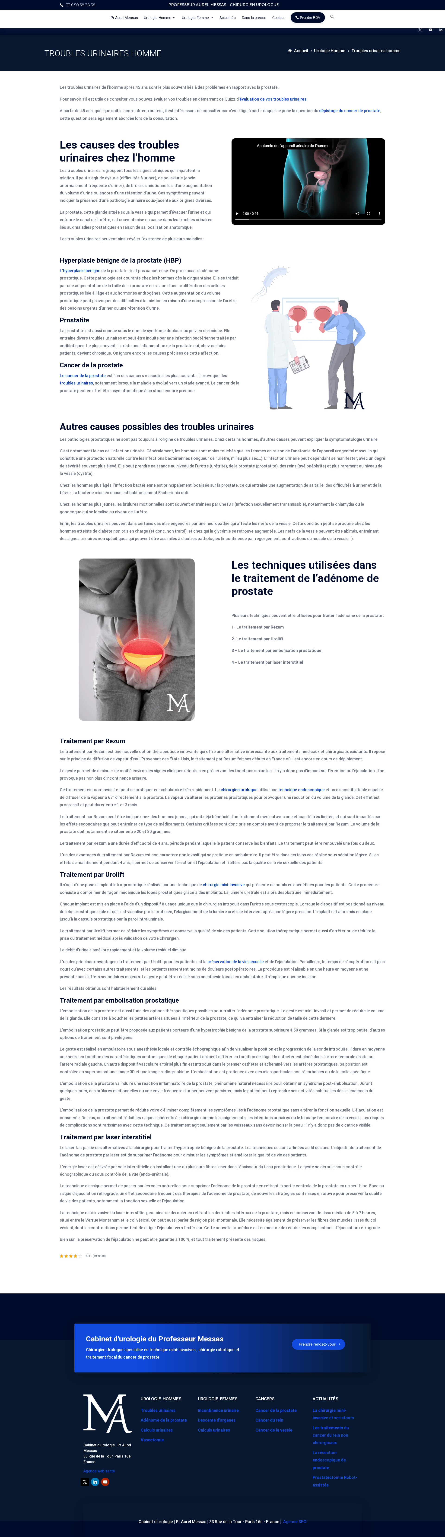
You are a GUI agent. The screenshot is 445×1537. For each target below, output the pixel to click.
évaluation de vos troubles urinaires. (273, 99)
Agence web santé (99, 1471)
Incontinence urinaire (218, 1410)
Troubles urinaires (158, 1410)
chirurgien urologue (239, 789)
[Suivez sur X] (85, 1482)
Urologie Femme (195, 18)
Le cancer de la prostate (83, 375)
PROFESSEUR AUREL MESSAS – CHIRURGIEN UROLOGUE (223, 5)
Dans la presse (254, 18)
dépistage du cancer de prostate (349, 110)
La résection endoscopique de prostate (329, 1460)
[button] (332, 20)
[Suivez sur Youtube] (105, 1482)
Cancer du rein (269, 1420)
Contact (278, 18)
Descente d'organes (216, 1420)
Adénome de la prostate (164, 1420)
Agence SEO (294, 1521)
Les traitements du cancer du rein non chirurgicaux (331, 1435)
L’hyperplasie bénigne (80, 270)
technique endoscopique (301, 789)
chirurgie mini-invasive (224, 884)
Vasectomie (152, 1439)
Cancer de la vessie (273, 1430)
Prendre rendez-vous (317, 1344)
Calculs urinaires (157, 1430)
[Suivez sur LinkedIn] (95, 1482)
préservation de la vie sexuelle (235, 961)
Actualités (227, 18)
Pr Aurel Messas (124, 18)
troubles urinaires (76, 383)
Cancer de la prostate (276, 1410)
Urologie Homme (157, 18)
